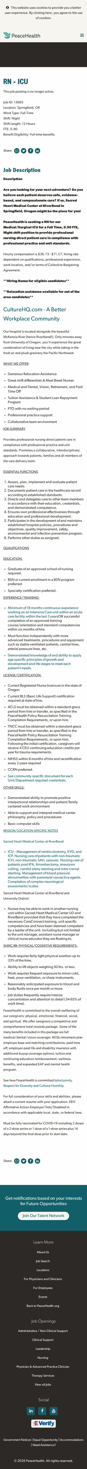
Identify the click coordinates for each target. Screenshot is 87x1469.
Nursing (42, 1357)
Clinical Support (42, 1340)
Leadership (43, 1348)
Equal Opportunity (45, 1439)
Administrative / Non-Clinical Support (43, 1331)
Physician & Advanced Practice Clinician (43, 1366)
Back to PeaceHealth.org (43, 1306)
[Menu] (82, 35)
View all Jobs (43, 1384)
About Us (43, 1252)
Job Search (43, 1261)
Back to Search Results (43, 54)
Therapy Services (43, 1375)
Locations (43, 1270)
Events (43, 1297)
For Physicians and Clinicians (43, 1279)
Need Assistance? (44, 1445)
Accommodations (71, 1439)
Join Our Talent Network (43, 1216)
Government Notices (17, 1439)
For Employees (43, 1288)
